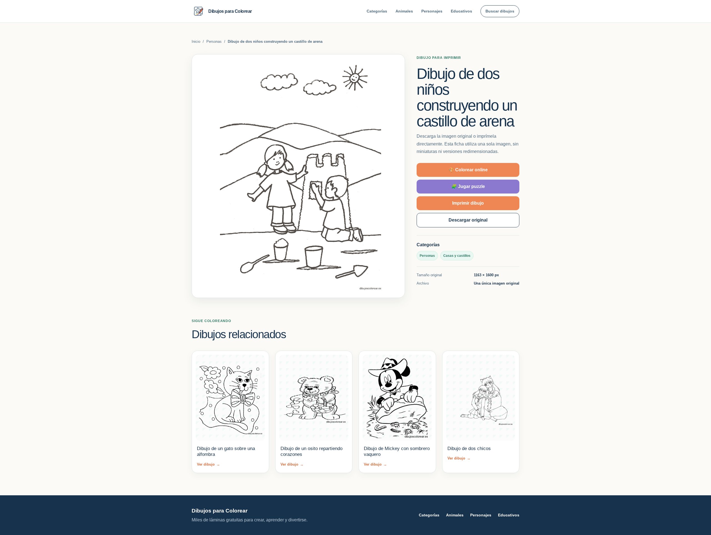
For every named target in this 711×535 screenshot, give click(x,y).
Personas (214, 41)
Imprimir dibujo (468, 203)
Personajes (431, 11)
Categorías (377, 11)
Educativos (461, 11)
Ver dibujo (208, 464)
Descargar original (468, 220)
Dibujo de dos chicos (469, 448)
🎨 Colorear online (468, 169)
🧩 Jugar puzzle (468, 186)
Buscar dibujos (499, 11)
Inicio (196, 41)
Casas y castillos (456, 256)
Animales (404, 11)
